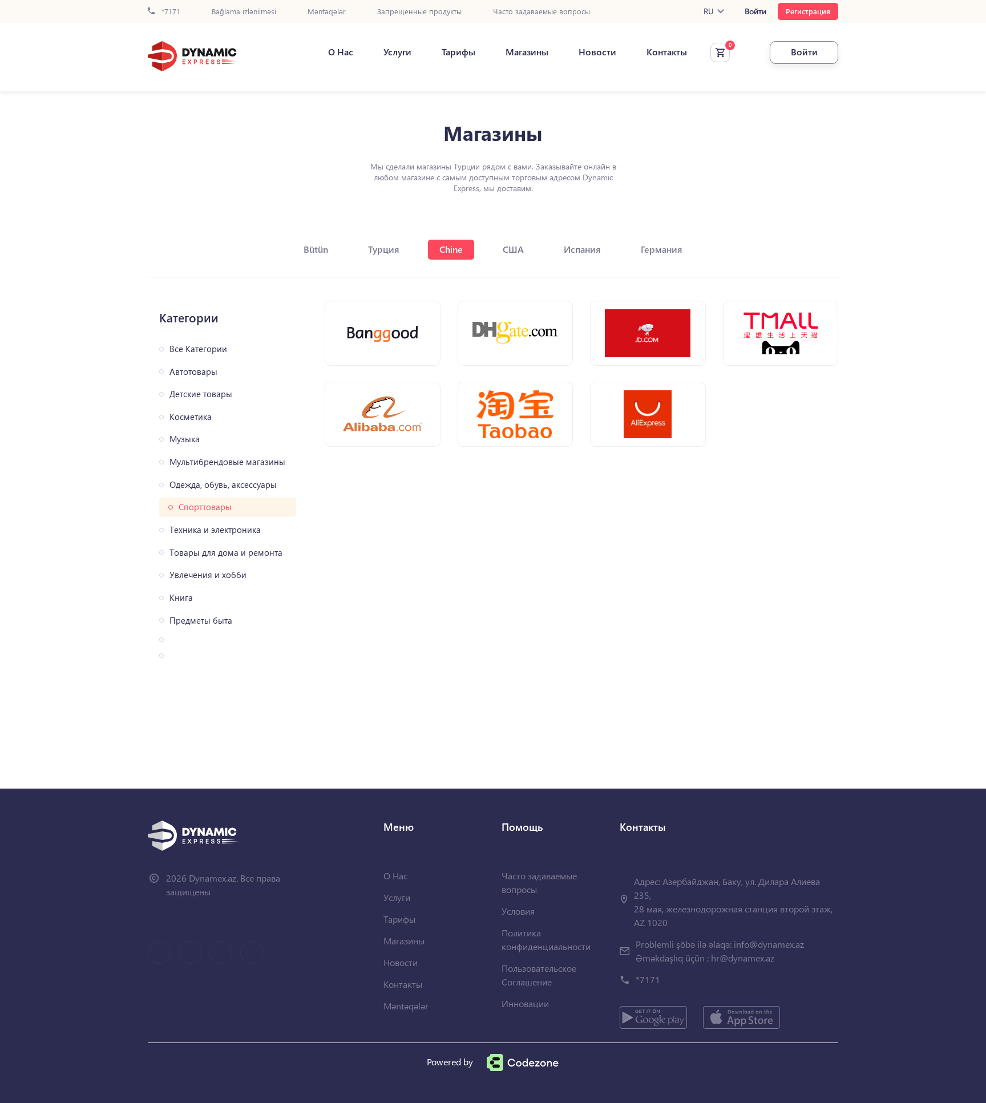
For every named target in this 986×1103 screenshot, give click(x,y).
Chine (451, 249)
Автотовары (193, 371)
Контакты (666, 52)
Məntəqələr (327, 11)
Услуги (397, 52)
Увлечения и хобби (207, 574)
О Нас (340, 52)
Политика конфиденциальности (546, 939)
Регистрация (808, 11)
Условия (518, 911)
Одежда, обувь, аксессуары (223, 484)
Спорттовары (205, 507)
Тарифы (458, 52)
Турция (383, 249)
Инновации (525, 1003)
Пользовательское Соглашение (539, 975)
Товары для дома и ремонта (225, 552)
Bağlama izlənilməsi (244, 11)
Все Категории (198, 349)
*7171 (169, 11)
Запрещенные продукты (419, 11)
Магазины (527, 52)
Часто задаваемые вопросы (541, 11)
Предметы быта (200, 620)
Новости (597, 52)
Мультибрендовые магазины (227, 461)
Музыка (184, 439)
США (513, 249)
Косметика (190, 416)
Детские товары (200, 394)
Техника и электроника (215, 529)
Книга (181, 597)
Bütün (316, 249)
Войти (755, 11)
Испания (582, 249)
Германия (661, 249)
